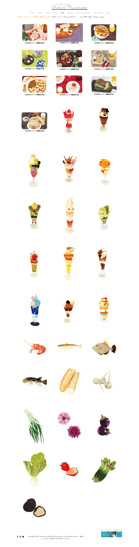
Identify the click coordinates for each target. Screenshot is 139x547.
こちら (101, 17)
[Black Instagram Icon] (20, 537)
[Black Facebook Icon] (17, 537)
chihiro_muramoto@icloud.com (68, 536)
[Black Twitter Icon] (23, 537)
